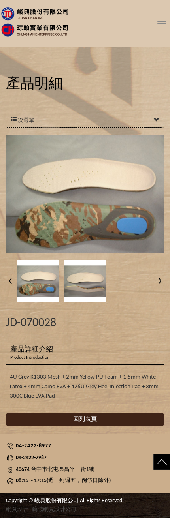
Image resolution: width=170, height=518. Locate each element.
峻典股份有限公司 (85, 22)
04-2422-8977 (33, 446)
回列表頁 (85, 419)
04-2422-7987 (31, 458)
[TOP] (154, 464)
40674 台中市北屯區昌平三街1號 (55, 470)
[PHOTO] (85, 194)
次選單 (25, 121)
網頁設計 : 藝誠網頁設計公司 (41, 509)
